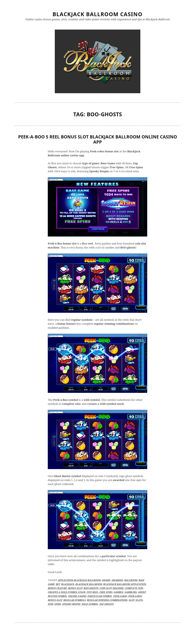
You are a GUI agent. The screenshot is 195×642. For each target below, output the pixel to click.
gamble (118, 592)
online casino (77, 596)
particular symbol (99, 596)
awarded (117, 580)
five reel (92, 592)
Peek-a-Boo (120, 596)
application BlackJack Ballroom (79, 580)
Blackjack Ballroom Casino (97, 14)
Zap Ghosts (106, 604)
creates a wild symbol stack (66, 592)
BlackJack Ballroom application (124, 584)
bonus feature (57, 588)
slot (131, 600)
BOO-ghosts (90, 588)
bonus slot (75, 588)
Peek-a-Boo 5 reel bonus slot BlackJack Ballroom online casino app (97, 139)
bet (58, 584)
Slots (139, 600)
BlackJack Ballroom (88, 584)
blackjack (67, 584)
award (106, 580)
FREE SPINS (105, 592)
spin (50, 604)
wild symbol (89, 604)
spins (57, 604)
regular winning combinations (107, 600)
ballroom (130, 580)
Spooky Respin (71, 604)
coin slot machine (111, 588)
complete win (134, 588)
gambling (130, 592)
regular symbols (74, 600)
